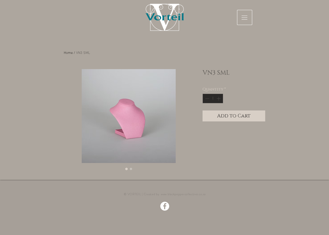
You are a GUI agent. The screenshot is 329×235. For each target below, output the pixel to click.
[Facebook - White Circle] (164, 206)
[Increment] (219, 98)
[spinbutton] (213, 98)
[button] (244, 17)
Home (68, 53)
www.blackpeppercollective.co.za (183, 194)
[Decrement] (206, 98)
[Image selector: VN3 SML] (126, 169)
